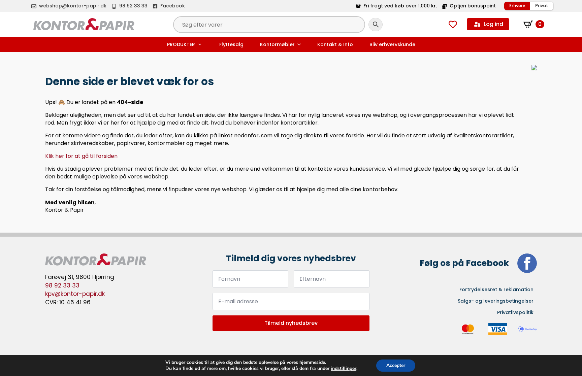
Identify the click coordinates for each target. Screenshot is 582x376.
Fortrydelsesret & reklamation (496, 289)
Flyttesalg (231, 44)
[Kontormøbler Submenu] (300, 44)
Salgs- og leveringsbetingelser (496, 301)
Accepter (395, 365)
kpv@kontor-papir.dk (75, 294)
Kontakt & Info (335, 44)
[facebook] (527, 263)
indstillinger (343, 369)
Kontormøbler (277, 44)
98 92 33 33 (62, 285)
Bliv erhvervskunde (392, 44)
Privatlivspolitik (515, 312)
